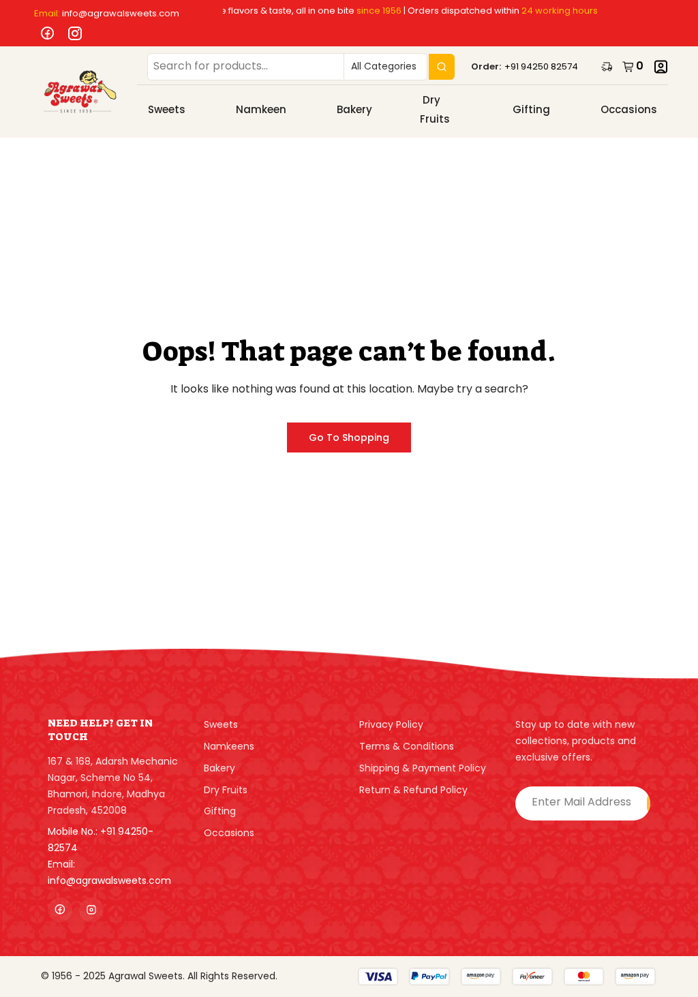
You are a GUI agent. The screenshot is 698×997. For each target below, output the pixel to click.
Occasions (629, 109)
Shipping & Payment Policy (422, 768)
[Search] (442, 67)
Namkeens (229, 746)
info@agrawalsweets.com (120, 13)
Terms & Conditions (406, 746)
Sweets (166, 109)
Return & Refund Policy (413, 790)
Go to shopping (349, 437)
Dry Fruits (435, 110)
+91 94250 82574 (541, 66)
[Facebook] (44, 34)
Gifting (531, 109)
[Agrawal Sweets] (80, 92)
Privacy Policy (391, 724)
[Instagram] (71, 34)
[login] (661, 66)
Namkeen (261, 109)
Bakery (354, 109)
